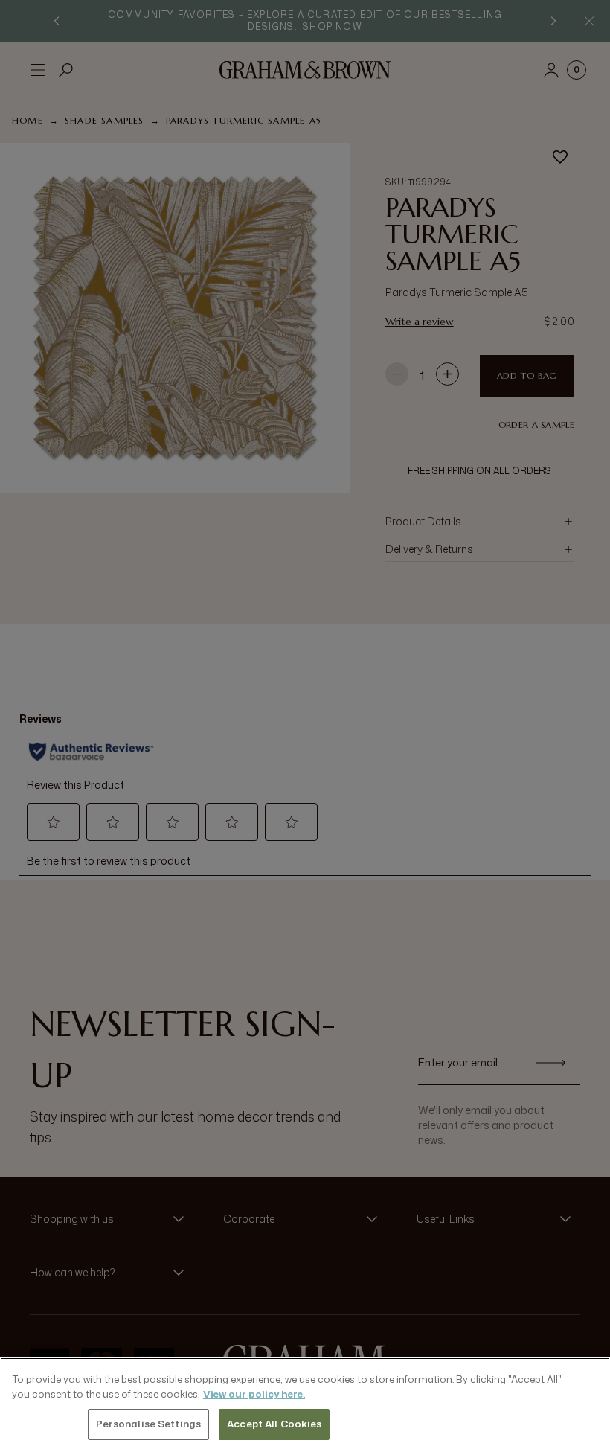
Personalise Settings (149, 1423)
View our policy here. (254, 1394)
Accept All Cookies (274, 1423)
